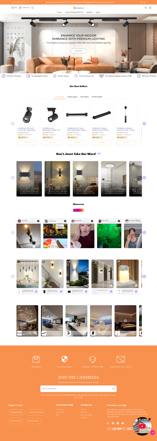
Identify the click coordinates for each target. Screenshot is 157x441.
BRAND (89, 12)
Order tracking (60, 412)
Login (144, 2)
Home (59, 12)
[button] (32, 7)
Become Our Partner (86, 415)
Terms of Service (36, 412)
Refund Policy (33, 421)
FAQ (16, 8)
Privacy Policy (16, 421)
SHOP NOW (78, 51)
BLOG (98, 12)
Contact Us (25, 8)
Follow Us (79, 210)
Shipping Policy (17, 412)
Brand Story (84, 412)
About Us (83, 409)
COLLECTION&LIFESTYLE (74, 12)
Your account (60, 409)
